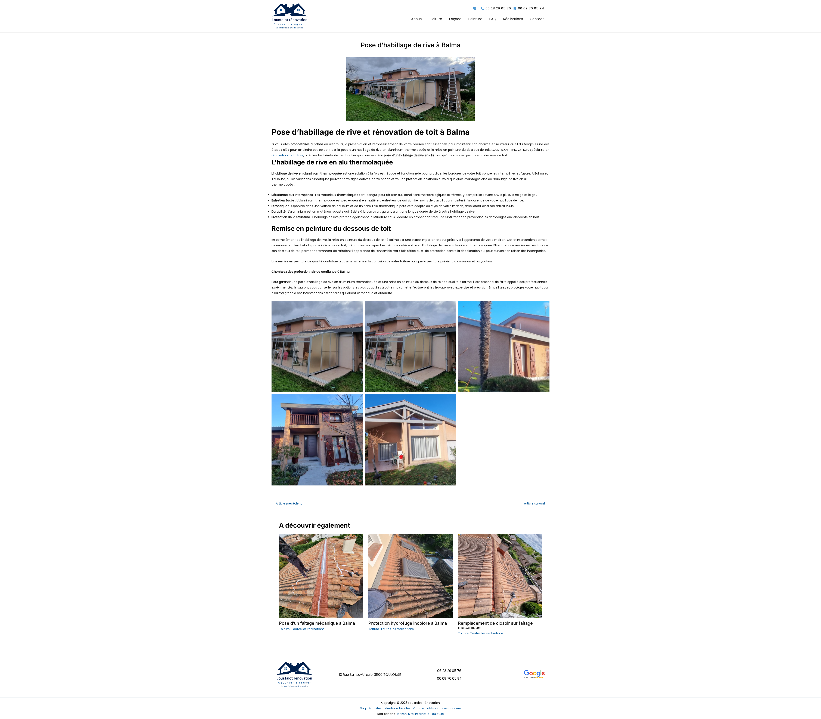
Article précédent (287, 503)
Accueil (417, 18)
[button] (496, 8)
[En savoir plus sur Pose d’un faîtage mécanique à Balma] (321, 576)
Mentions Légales (397, 708)
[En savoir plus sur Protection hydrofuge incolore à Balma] (410, 576)
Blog (363, 708)
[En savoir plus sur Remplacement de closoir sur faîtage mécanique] (500, 576)
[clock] (474, 8)
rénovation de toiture (287, 155)
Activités (375, 708)
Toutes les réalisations (307, 629)
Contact (537, 18)
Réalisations (513, 18)
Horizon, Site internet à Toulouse (420, 714)
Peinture (475, 18)
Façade (455, 18)
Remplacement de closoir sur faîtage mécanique (495, 625)
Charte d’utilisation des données (437, 708)
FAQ (492, 18)
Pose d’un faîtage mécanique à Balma (317, 623)
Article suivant (536, 503)
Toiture (436, 18)
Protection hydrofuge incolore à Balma (407, 623)
